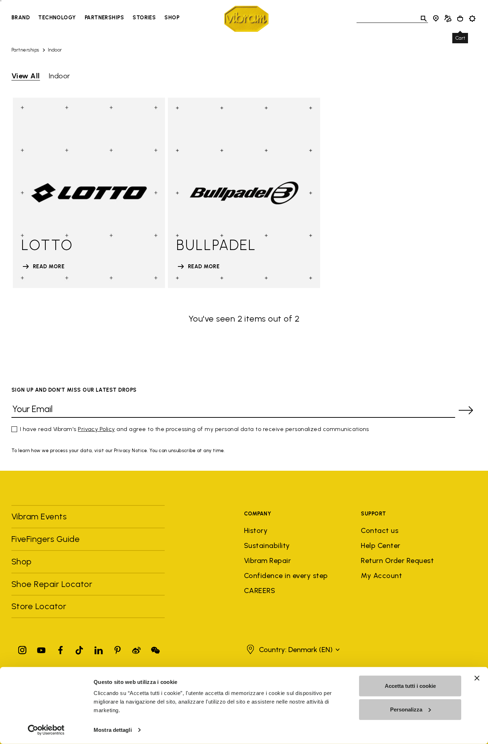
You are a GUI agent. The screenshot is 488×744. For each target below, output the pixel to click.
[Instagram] (22, 648)
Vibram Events (38, 516)
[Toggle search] (423, 18)
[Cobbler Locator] (448, 18)
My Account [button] (381, 575)
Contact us (379, 530)
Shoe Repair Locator (51, 584)
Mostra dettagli (113, 730)
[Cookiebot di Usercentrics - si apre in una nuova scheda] (46, 730)
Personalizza (406, 709)
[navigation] (95, 18)
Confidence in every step (286, 575)
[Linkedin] (98, 648)
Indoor (55, 50)
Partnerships (104, 17)
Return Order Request (397, 560)
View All (25, 76)
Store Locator (38, 606)
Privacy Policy (96, 429)
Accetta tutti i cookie (410, 686)
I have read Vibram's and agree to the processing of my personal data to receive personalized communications (194, 429)
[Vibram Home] (246, 19)
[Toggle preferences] (472, 18)
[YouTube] (41, 648)
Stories (144, 17)
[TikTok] (79, 648)
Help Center (380, 545)
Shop (171, 17)
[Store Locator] (436, 18)
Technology (57, 17)
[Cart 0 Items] (460, 18)
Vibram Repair (267, 560)
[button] (292, 649)
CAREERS (259, 590)
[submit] (466, 410)
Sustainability (267, 545)
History (256, 530)
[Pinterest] (117, 648)
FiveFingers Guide (46, 539)
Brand (20, 17)
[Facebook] (60, 648)
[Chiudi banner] (476, 678)
